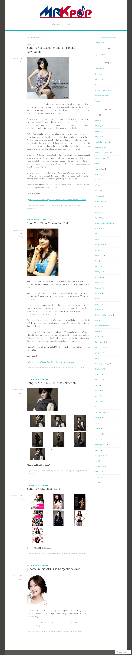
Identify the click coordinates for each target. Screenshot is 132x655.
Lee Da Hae (99, 277)
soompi (74, 205)
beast (97, 120)
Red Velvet (99, 369)
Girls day (98, 191)
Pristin (97, 358)
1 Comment (81, 367)
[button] (37, 421)
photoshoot (58, 471)
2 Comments (82, 554)
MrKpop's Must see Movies (103, 315)
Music (97, 320)
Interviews (98, 228)
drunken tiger (99, 169)
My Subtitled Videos (102, 96)
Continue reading (34, 625)
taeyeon (98, 428)
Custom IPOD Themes (102, 153)
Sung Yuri (31, 44)
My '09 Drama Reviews (102, 85)
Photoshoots (33, 379)
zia (96, 482)
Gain (96, 180)
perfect (52, 631)
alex (96, 115)
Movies (97, 309)
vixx (96, 461)
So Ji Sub (98, 391)
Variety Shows (100, 455)
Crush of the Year (101, 147)
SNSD (97, 385)
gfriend (97, 185)
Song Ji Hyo (99, 407)
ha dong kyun (99, 201)
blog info (98, 136)
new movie (51, 205)
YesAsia (97, 101)
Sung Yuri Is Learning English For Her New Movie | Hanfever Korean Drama (57, 199)
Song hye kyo (99, 401)
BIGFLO (97, 131)
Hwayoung (98, 212)
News (97, 331)
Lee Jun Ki (98, 288)
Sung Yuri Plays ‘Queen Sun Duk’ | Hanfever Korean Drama (51, 362)
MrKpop (20, 62)
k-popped (98, 74)
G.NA (96, 174)
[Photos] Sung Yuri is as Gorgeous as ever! (54, 569)
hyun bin (98, 218)
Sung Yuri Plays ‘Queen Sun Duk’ (48, 223)
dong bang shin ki (101, 158)
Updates (98, 450)
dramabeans (99, 69)
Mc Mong (98, 293)
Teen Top (98, 434)
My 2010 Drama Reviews (103, 90)
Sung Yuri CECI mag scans (44, 489)
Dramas (30, 220)
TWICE (97, 439)
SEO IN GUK (99, 380)
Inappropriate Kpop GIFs (103, 223)
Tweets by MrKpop (101, 42)
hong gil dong (36, 205)
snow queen (68, 205)
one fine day (59, 205)
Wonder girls (99, 466)
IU (96, 239)
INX (96, 234)
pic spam (98, 353)
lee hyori (98, 282)
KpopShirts (99, 79)
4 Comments (31, 634)
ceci (33, 554)
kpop (97, 261)
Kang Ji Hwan (99, 245)
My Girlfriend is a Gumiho (103, 326)
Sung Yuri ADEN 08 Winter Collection (51, 383)
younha (97, 477)
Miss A (97, 299)
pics (64, 471)
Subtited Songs (100, 412)
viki (81, 631)
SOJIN (97, 396)
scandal (98, 374)
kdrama (98, 250)
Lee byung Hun (100, 272)
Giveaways (99, 196)
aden (33, 471)
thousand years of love (68, 367)
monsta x (98, 304)
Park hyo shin (99, 342)
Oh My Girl (98, 337)
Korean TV (38, 220)
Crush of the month (101, 142)
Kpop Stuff (99, 266)
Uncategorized (100, 445)
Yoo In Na (98, 472)
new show (44, 367)
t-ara (97, 423)
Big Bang (98, 126)
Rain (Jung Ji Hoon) (101, 364)
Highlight (98, 207)
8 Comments (31, 208)
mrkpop (44, 205)
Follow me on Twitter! (108, 38)
